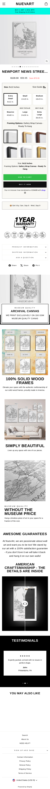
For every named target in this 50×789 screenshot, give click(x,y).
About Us (25, 739)
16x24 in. (39, 97)
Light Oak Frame (24, 136)
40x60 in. (10, 113)
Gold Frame (39, 151)
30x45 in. (39, 115)
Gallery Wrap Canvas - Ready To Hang (10, 136)
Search (25, 735)
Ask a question (25, 257)
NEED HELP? (25, 743)
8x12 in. (10, 99)
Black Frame (10, 151)
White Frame (24, 151)
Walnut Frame (39, 136)
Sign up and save (24, 750)
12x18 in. (25, 97)
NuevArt (25, 4)
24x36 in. (25, 113)
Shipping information (25, 252)
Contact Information (25, 757)
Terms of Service (25, 773)
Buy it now (25, 184)
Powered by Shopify (25, 787)
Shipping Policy (25, 769)
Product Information (25, 247)
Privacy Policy (25, 761)
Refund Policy (25, 765)
